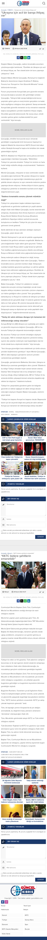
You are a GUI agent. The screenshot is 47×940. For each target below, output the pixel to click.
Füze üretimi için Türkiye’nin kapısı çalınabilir (12, 458)
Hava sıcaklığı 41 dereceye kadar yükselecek (12, 820)
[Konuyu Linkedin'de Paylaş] (28, 57)
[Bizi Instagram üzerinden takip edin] (6, 902)
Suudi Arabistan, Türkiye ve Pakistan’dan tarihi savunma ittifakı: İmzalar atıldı (35, 478)
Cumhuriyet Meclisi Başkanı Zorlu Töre (14, 754)
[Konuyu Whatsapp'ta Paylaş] (25, 57)
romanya (14, 414)
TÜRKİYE (10, 10)
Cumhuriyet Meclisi (15, 752)
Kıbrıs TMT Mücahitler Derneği (11, 757)
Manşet (10, 553)
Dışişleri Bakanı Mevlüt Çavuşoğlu (27, 412)
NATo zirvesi (5, 414)
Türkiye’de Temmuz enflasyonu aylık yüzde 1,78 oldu (12, 478)
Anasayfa (3, 10)
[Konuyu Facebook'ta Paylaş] (18, 57)
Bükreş (11, 412)
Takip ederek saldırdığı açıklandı (35, 782)
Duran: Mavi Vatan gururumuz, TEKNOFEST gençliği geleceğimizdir (35, 440)
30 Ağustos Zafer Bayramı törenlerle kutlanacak (12, 782)
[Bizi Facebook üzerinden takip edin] (2, 902)
